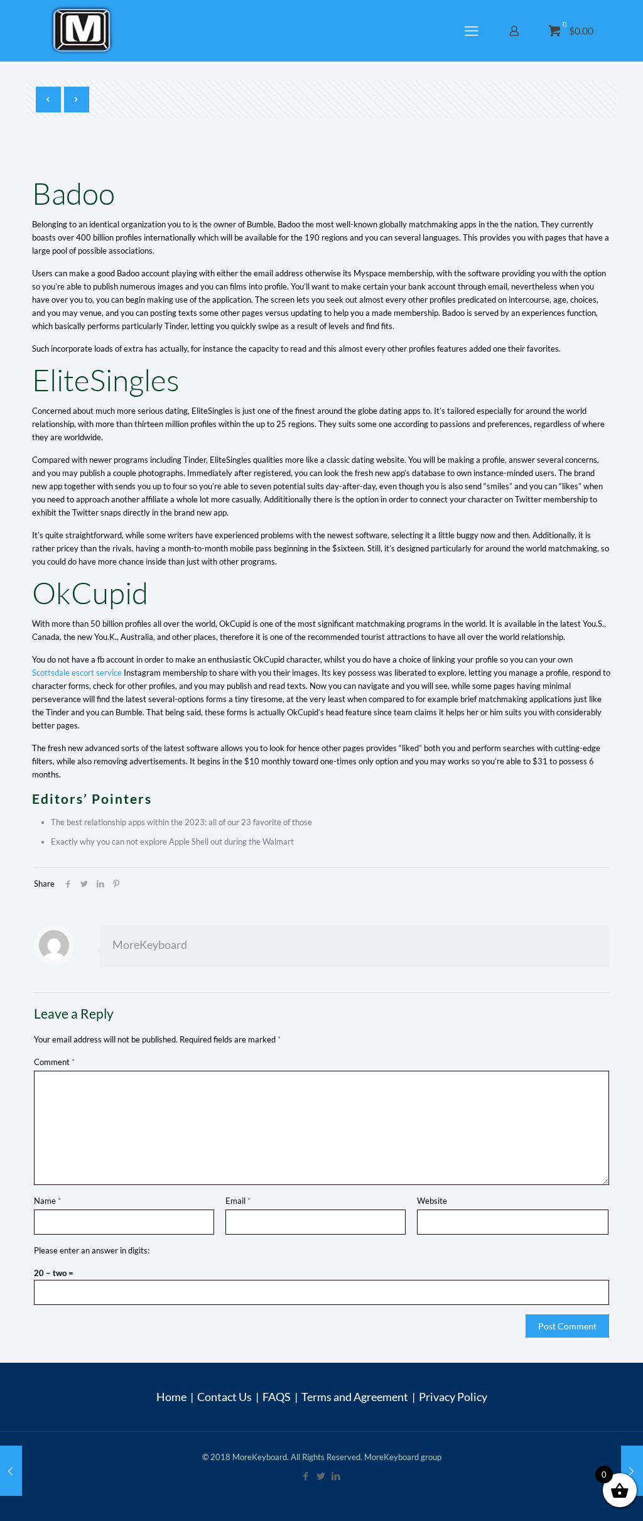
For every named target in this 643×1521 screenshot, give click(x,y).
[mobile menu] (473, 30)
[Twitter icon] (321, 1475)
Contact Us (224, 1397)
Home (171, 1397)
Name (47, 1201)
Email (238, 1201)
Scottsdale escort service (77, 673)
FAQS (276, 1397)
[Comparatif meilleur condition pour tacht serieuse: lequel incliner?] (632, 1471)
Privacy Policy (453, 1397)
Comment (54, 1062)
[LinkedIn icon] (336, 1475)
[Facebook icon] (306, 1475)
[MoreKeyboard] (83, 30)
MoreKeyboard (149, 944)
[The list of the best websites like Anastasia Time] (11, 1471)
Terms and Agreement (354, 1397)
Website (432, 1201)
